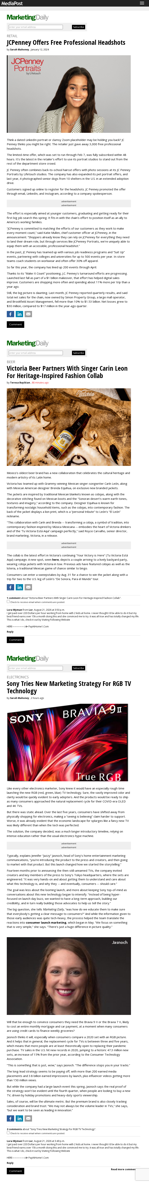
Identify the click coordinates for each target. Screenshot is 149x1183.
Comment (15, 324)
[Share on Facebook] (10, 314)
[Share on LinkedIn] (19, 314)
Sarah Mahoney (19, 49)
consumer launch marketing (46, 922)
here (55, 559)
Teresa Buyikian (20, 382)
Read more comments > (125, 1169)
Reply (10, 631)
